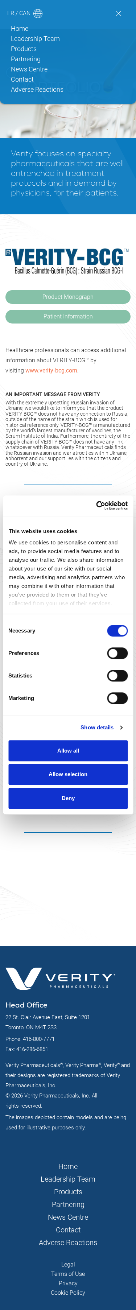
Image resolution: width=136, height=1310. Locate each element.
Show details (97, 727)
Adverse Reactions (37, 89)
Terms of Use (68, 1273)
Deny (68, 798)
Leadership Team (35, 39)
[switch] (117, 653)
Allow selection (68, 774)
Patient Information (68, 316)
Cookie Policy (68, 1292)
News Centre (29, 69)
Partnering (26, 59)
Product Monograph (68, 296)
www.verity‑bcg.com (51, 370)
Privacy (68, 1283)
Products (24, 49)
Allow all (68, 750)
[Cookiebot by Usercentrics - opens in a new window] (97, 505)
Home (19, 28)
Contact (22, 79)
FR (10, 13)
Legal (68, 1264)
